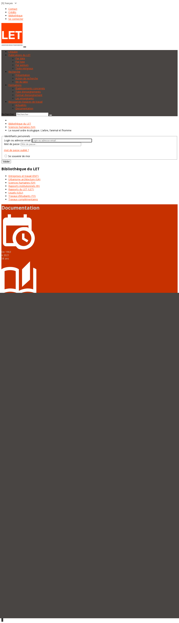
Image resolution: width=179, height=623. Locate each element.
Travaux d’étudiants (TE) (22, 196)
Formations (15, 85)
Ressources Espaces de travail (25, 101)
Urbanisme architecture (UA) (24, 179)
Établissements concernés (30, 88)
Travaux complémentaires (23, 199)
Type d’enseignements (28, 91)
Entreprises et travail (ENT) (23, 176)
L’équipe (13, 51)
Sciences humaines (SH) (21, 127)
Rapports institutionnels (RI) (24, 186)
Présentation (22, 75)
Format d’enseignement (28, 95)
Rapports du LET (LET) (21, 189)
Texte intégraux (24, 68)
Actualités (20, 105)
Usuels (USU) (15, 192)
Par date (20, 58)
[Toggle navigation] (24, 46)
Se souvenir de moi (19, 156)
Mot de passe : (12, 144)
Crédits (12, 12)
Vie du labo (21, 81)
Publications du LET (19, 55)
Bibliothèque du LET (19, 123)
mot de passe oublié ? (16, 150)
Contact (12, 9)
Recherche (14, 71)
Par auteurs (21, 65)
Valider (6, 161)
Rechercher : (8, 114)
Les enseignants (24, 98)
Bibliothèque (15, 15)
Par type (20, 61)
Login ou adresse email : (18, 140)
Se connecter (15, 19)
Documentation (24, 108)
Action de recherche (26, 78)
